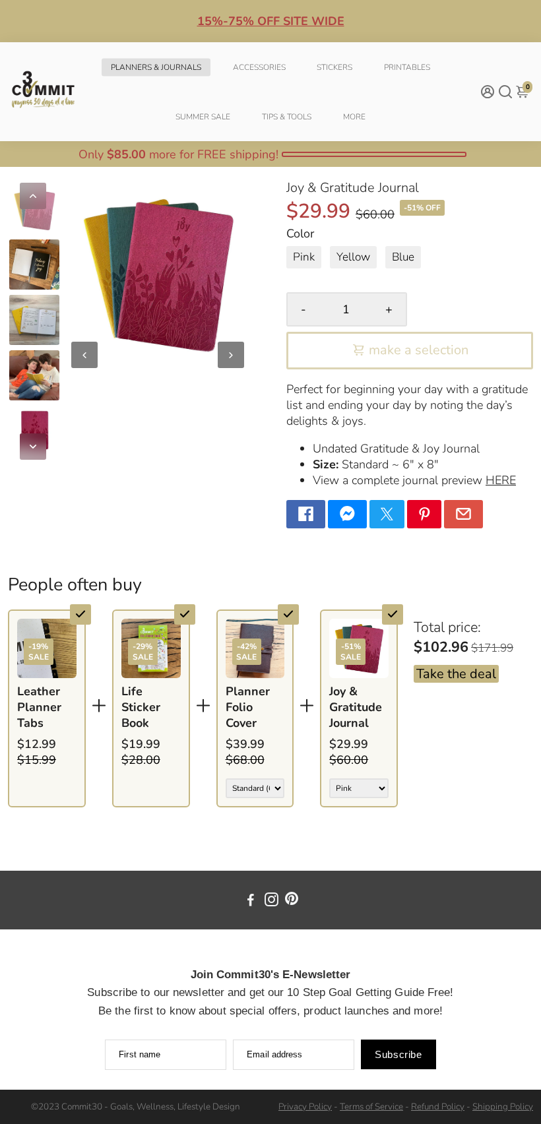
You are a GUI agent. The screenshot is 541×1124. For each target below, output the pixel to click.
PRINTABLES (407, 67)
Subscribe (398, 1054)
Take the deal (456, 674)
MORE (354, 116)
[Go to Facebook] (305, 514)
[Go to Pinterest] (424, 514)
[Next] (33, 446)
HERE (501, 480)
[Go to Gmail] (463, 514)
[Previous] (33, 196)
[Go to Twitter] (386, 514)
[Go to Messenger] (347, 514)
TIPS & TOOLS (286, 116)
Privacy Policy (305, 1106)
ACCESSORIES (259, 67)
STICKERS (334, 67)
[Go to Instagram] (271, 901)
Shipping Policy (502, 1106)
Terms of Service (371, 1106)
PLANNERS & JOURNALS (156, 67)
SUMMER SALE (202, 116)
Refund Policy (437, 1106)
